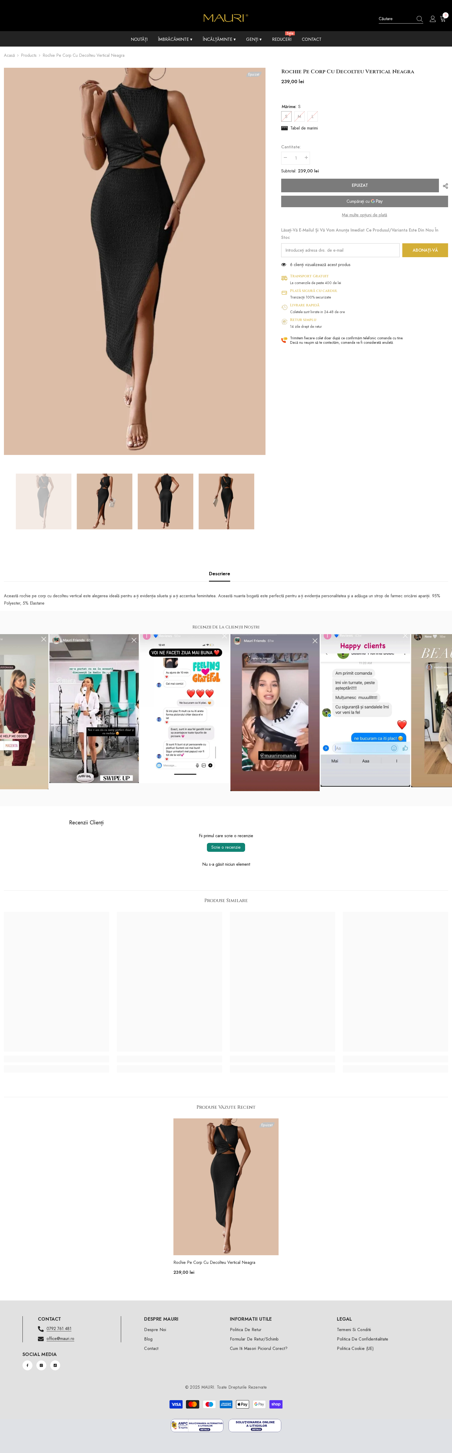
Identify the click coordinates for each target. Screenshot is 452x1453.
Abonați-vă (425, 250)
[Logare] (433, 19)
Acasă (9, 55)
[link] (56, 1059)
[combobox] (396, 18)
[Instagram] (41, 1365)
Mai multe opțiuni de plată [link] (364, 215)
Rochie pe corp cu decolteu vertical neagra (214, 1262)
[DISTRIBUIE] (443, 186)
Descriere (219, 573)
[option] (134, 261)
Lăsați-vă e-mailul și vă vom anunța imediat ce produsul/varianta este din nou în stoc (359, 233)
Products (29, 55)
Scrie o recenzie (226, 847)
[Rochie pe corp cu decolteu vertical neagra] (226, 1186)
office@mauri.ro (60, 1339)
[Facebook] (27, 1365)
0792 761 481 (59, 1329)
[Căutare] (401, 19)
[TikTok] (55, 1365)
